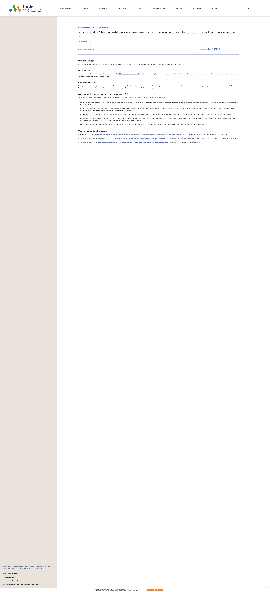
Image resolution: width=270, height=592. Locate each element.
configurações (135, 590)
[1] (95, 104)
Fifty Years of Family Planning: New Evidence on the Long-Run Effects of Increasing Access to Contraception (131, 142)
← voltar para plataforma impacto (93, 27)
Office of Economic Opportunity (129, 74)
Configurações (169, 589)
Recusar (159, 589)
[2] (133, 111)
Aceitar (150, 589)
